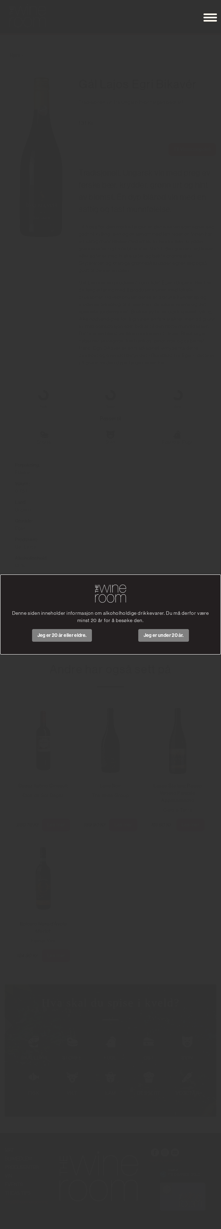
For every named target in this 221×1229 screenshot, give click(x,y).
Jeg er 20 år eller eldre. (62, 635)
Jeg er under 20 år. (164, 635)
